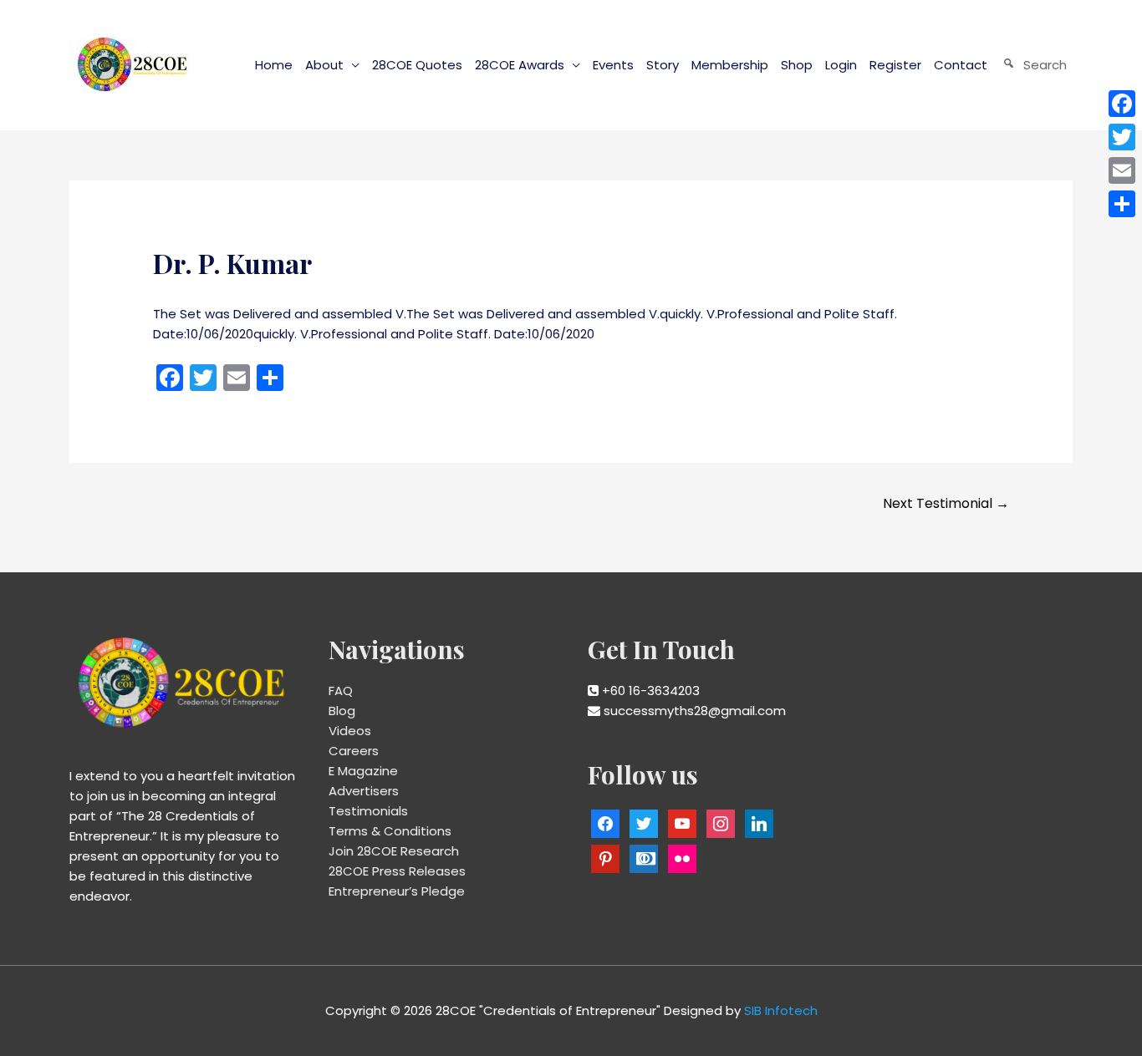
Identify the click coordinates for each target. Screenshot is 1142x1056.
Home (274, 65)
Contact (960, 65)
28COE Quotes (417, 65)
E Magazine (363, 770)
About (324, 65)
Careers (354, 750)
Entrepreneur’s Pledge (397, 891)
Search (1045, 65)
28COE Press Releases (397, 871)
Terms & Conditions (390, 831)
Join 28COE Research (394, 851)
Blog (342, 710)
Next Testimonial (946, 503)
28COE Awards (519, 65)
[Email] (1122, 170)
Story (662, 65)
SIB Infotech (781, 1010)
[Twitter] (1122, 137)
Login (841, 65)
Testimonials (368, 811)
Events (613, 65)
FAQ (341, 690)
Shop (797, 65)
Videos (350, 730)
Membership (729, 65)
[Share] (1122, 204)
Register (895, 65)
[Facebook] (1122, 103)
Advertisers (364, 791)
